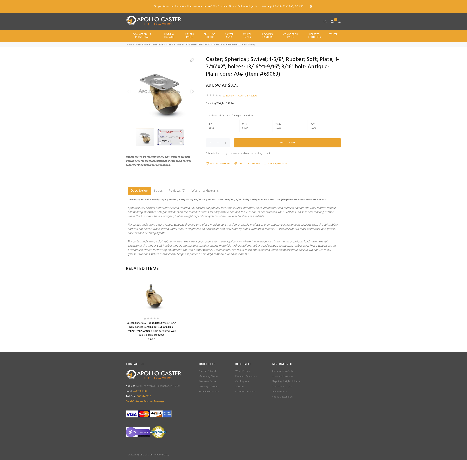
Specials (239, 387)
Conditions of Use (282, 387)
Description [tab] (139, 190)
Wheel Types (247, 35)
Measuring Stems (208, 376)
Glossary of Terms (209, 387)
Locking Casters (267, 35)
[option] (151, 309)
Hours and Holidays (282, 376)
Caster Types (189, 35)
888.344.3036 (138, 396)
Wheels (334, 34)
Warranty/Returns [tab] (205, 190)
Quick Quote (242, 381)
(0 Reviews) (229, 96)
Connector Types (290, 35)
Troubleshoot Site (209, 392)
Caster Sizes (229, 35)
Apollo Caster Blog (282, 397)
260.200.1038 (136, 391)
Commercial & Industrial (142, 35)
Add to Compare (249, 163)
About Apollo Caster (283, 371)
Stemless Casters (208, 381)
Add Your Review (247, 96)
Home (129, 44)
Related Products (314, 35)
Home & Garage (169, 35)
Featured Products (245, 392)
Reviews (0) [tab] (177, 190)
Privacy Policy (279, 392)
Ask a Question (277, 163)
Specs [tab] (158, 190)
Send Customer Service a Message (145, 401)
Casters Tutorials (208, 371)
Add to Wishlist (220, 163)
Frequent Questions (246, 376)
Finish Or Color (209, 35)
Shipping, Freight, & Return (286, 381)
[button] (192, 60)
